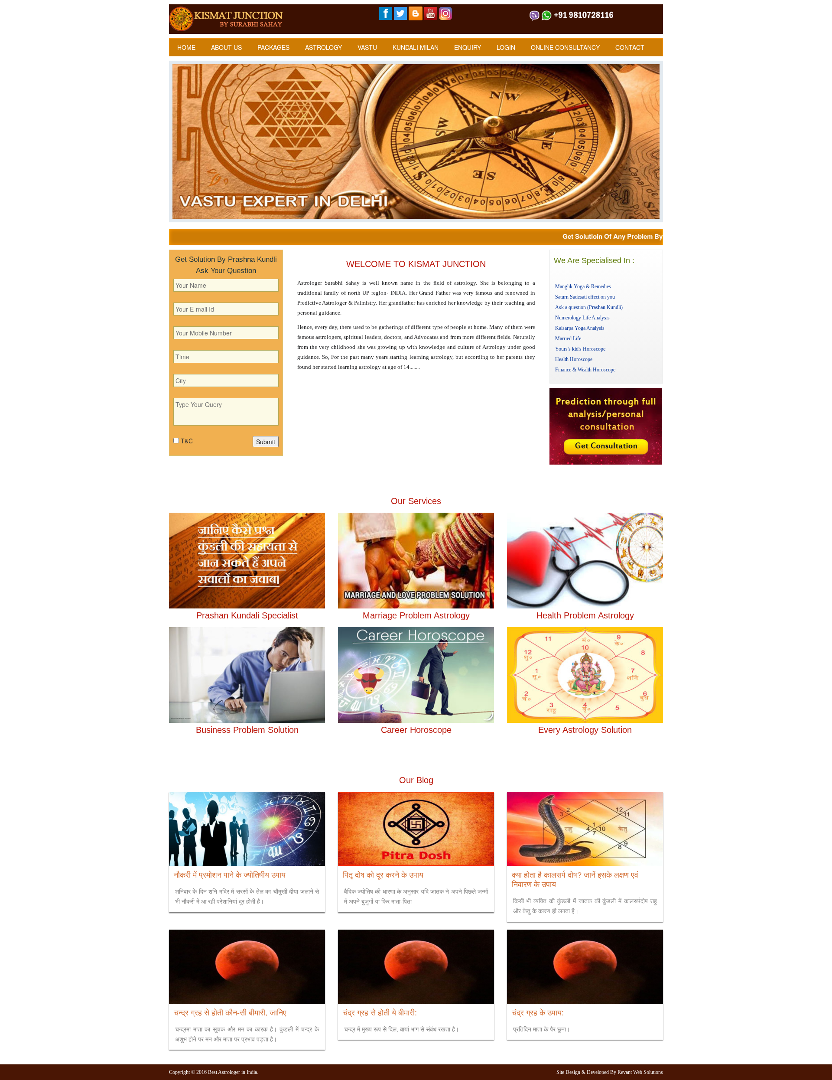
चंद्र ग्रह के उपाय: (538, 1012)
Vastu (367, 47)
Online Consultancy (565, 47)
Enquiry (467, 47)
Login (506, 47)
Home (186, 47)
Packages (273, 47)
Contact (629, 47)
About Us (226, 47)
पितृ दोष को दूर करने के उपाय (383, 875)
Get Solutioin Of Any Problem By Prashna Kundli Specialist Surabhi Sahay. (654, 236)
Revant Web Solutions (640, 1072)
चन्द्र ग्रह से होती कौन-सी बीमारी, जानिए (230, 1012)
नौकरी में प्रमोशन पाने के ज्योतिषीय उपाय (230, 875)
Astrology (323, 47)
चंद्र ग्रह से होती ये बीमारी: (380, 1012)
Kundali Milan (416, 47)
